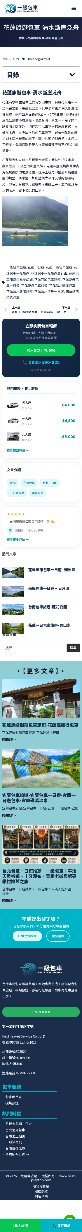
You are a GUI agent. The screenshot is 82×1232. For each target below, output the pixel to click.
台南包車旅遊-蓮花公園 (47, 606)
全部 (13, 483)
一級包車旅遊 (16, 267)
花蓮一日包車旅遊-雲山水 (49, 625)
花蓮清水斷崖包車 (62, 285)
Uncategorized (38, 58)
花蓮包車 (29, 483)
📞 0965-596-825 (41, 362)
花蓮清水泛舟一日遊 (49, 291)
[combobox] (34, 648)
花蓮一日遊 (36, 267)
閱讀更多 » (9, 739)
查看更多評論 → (18, 539)
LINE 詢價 (20, 1225)
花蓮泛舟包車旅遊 (34, 285)
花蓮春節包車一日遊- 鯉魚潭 (51, 569)
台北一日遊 (50, 483)
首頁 (22, 38)
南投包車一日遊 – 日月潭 (48, 588)
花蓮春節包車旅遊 (47, 279)
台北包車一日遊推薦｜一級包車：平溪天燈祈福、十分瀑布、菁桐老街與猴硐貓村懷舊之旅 (39, 876)
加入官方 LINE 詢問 (41, 350)
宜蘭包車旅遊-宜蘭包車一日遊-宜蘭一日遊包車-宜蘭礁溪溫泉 (39, 797)
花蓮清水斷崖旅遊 (19, 291)
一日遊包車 (17, 493)
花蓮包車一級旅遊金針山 (49, 273)
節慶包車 (37, 493)
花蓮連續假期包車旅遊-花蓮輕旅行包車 (40, 725)
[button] (74, 8)
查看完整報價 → (18, 450)
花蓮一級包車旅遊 (59, 267)
